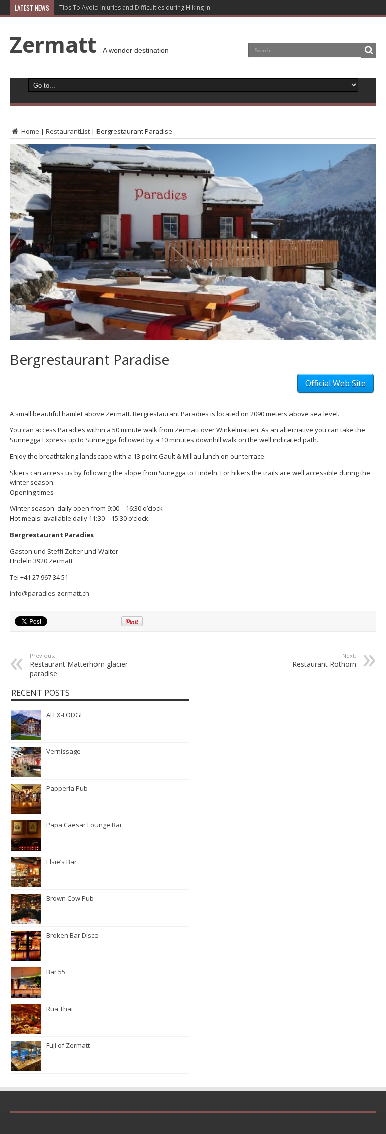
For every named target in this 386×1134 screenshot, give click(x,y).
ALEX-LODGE (65, 714)
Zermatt (53, 44)
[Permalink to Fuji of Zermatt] (26, 1068)
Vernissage (63, 751)
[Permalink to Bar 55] (26, 995)
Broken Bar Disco (72, 935)
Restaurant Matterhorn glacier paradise (79, 665)
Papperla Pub (67, 788)
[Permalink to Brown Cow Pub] (26, 921)
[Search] (368, 50)
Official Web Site (335, 383)
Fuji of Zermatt (68, 1045)
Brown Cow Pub (70, 898)
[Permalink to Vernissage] (26, 774)
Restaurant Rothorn (324, 660)
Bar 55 (55, 971)
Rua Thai (59, 1008)
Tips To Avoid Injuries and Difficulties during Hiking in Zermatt (147, 7)
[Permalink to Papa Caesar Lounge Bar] (26, 848)
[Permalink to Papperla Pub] (26, 811)
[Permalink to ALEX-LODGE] (26, 737)
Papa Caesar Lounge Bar (84, 824)
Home (29, 131)
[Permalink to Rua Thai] (26, 1031)
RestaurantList (68, 131)
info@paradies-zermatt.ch (49, 593)
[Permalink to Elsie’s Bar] (26, 884)
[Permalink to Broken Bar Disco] (26, 958)
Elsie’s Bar (61, 861)
